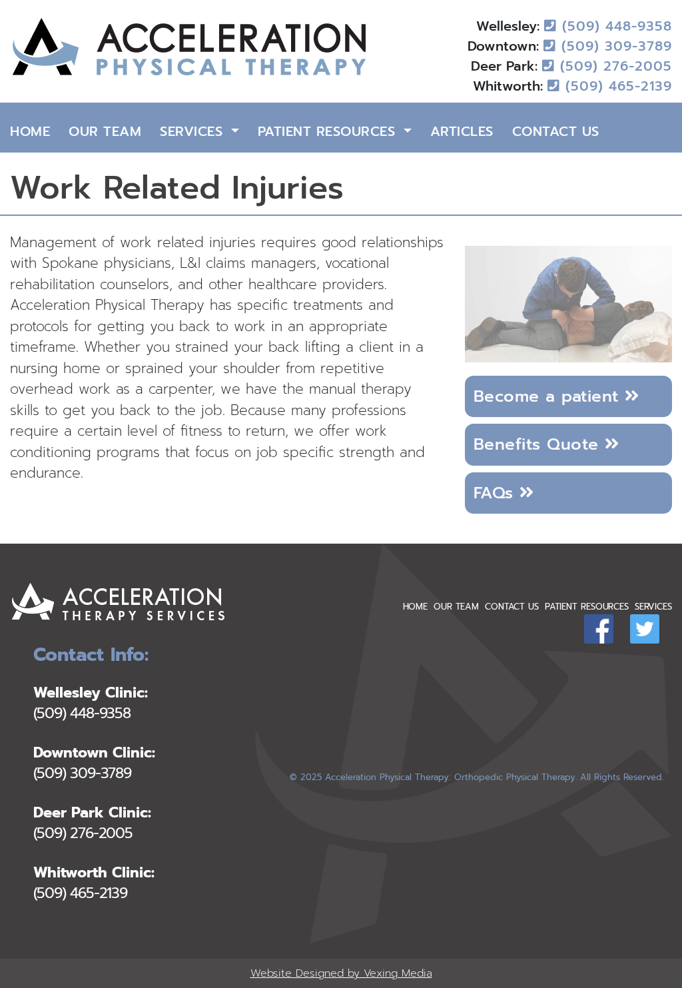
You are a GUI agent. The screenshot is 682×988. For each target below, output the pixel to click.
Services (194, 131)
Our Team (105, 131)
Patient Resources (329, 131)
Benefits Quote (539, 444)
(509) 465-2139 (616, 86)
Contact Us (555, 131)
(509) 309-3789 (614, 46)
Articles (462, 131)
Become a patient (549, 396)
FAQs (497, 492)
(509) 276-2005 (613, 66)
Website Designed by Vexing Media (341, 973)
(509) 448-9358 (614, 26)
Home (30, 131)
